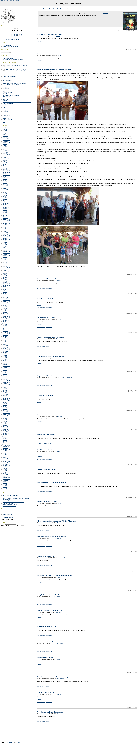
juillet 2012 (5, 355)
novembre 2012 (6, 349)
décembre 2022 (6, 187)
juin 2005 (5, 469)
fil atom (4, 515)
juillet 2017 (5, 274)
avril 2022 (5, 197)
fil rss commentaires (7, 513)
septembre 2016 (6, 288)
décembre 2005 (6, 461)
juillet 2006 (5, 452)
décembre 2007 (6, 429)
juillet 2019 (5, 242)
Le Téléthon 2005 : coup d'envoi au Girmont (13, 59)
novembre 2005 (6, 462)
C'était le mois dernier (7, 80)
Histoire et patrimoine (7, 92)
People (4, 107)
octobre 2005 (5, 464)
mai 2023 (5, 180)
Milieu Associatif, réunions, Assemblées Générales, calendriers (17, 102)
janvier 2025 (5, 153)
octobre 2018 (5, 254)
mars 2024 (5, 167)
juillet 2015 (5, 306)
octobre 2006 (5, 448)
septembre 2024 (6, 158)
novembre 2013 (6, 333)
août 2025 (5, 144)
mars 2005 (5, 473)
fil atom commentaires (8, 517)
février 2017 (5, 281)
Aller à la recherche (16, 0)
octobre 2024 (5, 157)
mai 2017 (5, 277)
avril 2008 (5, 423)
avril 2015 (5, 310)
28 (19, 35)
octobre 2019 (5, 238)
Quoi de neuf (5, 111)
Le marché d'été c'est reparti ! (47, 279)
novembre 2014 (6, 317)
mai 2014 (5, 325)
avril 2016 (5, 294)
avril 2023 (5, 181)
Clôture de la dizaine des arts (46, 626)
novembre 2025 (6, 140)
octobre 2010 (5, 383)
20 (17, 34)
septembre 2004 (6, 481)
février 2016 (5, 297)
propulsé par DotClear (132, 738)
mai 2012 (5, 357)
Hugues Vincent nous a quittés (47, 501)
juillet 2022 (5, 193)
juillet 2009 (5, 403)
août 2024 (5, 160)
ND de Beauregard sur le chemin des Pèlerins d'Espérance (56, 521)
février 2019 (5, 249)
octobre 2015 (5, 302)
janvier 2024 (5, 169)
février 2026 (5, 136)
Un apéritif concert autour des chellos (49, 595)
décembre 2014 (6, 316)
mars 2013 (5, 344)
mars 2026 (5, 134)
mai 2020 (5, 228)
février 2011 (5, 378)
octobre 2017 (5, 270)
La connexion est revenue (45, 657)
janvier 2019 (5, 250)
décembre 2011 (6, 364)
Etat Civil (59, 55)
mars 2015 (5, 312)
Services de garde (7, 115)
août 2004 (5, 483)
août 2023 (5, 176)
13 (17, 33)
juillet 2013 (5, 339)
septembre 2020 (6, 223)
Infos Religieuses (59, 470)
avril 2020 (5, 230)
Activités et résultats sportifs (9, 76)
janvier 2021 (5, 218)
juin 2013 (5, 340)
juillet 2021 (5, 210)
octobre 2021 (5, 206)
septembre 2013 (6, 336)
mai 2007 (5, 438)
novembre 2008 (6, 414)
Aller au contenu (3, 0)
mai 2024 (5, 164)
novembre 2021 (6, 204)
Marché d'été (5, 100)
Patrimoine (5, 106)
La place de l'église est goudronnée (48, 376)
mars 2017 (5, 280)
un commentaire (40, 404)
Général (59, 319)
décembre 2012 (6, 348)
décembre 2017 (6, 267)
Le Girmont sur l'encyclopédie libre (10, 495)
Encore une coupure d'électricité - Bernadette (16, 70)
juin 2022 (5, 195)
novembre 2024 (6, 156)
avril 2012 (5, 359)
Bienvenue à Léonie (43, 54)
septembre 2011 (6, 368)
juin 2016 (5, 292)
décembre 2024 (6, 154)
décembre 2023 (6, 171)
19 (16, 34)
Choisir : (3, 525)
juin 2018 (5, 259)
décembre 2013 (6, 332)
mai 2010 (5, 390)
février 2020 (5, 232)
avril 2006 (5, 456)
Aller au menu (9, 0)
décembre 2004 (6, 477)
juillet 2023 (5, 177)
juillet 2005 (5, 468)
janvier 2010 (5, 395)
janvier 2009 (5, 411)
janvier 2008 (5, 427)
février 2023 (5, 184)
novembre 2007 (6, 430)
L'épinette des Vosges (8, 503)
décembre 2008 (6, 413)
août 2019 (5, 240)
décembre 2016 (6, 284)
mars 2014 (5, 328)
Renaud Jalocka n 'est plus (46, 434)
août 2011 (5, 370)
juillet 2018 (5, 258)
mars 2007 (5, 441)
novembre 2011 (6, 366)
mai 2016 (5, 293)
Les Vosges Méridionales (8, 500)
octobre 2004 (5, 480)
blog (19, 742)
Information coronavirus (8, 94)
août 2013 (5, 337)
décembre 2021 (6, 203)
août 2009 (5, 402)
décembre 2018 (6, 251)
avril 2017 (5, 278)
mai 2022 (5, 196)
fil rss (4, 511)
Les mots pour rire (7, 98)
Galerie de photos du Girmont (10, 39)
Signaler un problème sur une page (10, 46)
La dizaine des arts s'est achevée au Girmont (51, 482)
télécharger (105, 13)
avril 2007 (5, 440)
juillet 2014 (5, 323)
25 (14, 35)
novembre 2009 (6, 398)
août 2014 (5, 321)
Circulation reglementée (45, 395)
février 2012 (5, 362)
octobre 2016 (5, 286)
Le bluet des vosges (7, 496)
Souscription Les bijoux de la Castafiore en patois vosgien (56, 9)
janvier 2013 (5, 347)
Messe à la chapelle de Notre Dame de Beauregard (53, 677)
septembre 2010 (6, 384)
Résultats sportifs (7, 114)
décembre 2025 (6, 138)
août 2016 (5, 289)
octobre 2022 (5, 189)
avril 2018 (5, 262)
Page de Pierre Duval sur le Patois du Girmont (13, 502)
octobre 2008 (5, 415)
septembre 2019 (6, 239)
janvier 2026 (5, 137)
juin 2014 (5, 324)
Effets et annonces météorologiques (11, 84)
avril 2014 (5, 327)
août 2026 (5, 127)
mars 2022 (5, 199)
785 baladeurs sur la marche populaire (50, 712)
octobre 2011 (5, 367)
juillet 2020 (5, 226)
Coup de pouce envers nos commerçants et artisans (15, 83)
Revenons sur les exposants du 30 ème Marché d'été (54, 69)
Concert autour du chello (45, 692)
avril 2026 (5, 133)
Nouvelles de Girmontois (8, 104)
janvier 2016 (5, 298)
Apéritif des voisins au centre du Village (50, 610)
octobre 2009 (5, 399)
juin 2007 (5, 437)
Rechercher (4, 49)
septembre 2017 (6, 271)
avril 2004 (5, 488)
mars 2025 (5, 150)
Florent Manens (9, 742)
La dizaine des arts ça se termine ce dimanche (52, 537)
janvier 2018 (5, 266)
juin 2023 (5, 179)
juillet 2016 (5, 290)
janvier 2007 (5, 444)
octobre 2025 (5, 141)
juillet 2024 (5, 161)
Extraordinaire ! (6, 88)
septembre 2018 (6, 255)
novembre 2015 (6, 301)
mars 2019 (5, 247)
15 (21, 33)
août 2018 (5, 257)
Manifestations (6, 99)
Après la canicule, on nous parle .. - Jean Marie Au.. (17, 69)
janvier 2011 (5, 379)
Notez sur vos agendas (8, 103)
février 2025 (5, 152)
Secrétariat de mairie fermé (46, 556)
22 (21, 34)
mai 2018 (5, 261)
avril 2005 (5, 472)
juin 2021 (5, 211)
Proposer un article (7, 45)
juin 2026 (5, 130)
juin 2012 (5, 356)
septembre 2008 (6, 417)
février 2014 (5, 329)
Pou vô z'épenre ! (7, 108)
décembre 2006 (6, 445)
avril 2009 (5, 407)
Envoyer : (19, 525)
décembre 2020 (6, 219)
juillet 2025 (5, 145)
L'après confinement (7, 119)
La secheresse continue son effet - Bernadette (16, 68)
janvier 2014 (5, 331)
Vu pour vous (6, 118)
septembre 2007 (6, 433)
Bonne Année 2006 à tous (8, 58)
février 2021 (5, 216)
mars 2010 (5, 392)
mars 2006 (5, 457)
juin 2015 (5, 308)
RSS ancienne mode (7, 514)
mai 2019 (5, 245)
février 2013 (5, 345)
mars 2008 (5, 425)
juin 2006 (5, 453)
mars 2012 (5, 360)
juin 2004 (5, 485)
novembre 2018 (6, 253)
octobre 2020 (5, 222)
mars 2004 (5, 489)
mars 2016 (5, 296)
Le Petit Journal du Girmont (68, 3)
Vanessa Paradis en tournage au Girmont (50, 337)
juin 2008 (5, 421)
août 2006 (5, 450)
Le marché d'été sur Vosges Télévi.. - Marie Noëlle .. (18, 65)
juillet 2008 (5, 419)
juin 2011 (5, 372)
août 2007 (5, 434)
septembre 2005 (6, 465)
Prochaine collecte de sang (46, 317)
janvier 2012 (5, 363)
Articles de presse (7, 79)
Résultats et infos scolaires (9, 112)
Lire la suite (39, 41)
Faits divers (5, 90)
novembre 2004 (6, 479)
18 (14, 34)
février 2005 (5, 475)
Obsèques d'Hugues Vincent (46, 469)
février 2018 (5, 265)
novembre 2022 (6, 188)
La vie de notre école (7, 120)
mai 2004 (5, 487)
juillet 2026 (5, 129)
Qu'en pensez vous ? (7, 110)
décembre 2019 (6, 235)
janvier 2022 (5, 201)
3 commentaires (40, 443)
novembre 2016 (6, 285)
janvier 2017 (5, 282)
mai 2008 (5, 422)
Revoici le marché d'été (44, 450)
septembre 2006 (6, 449)
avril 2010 (5, 391)
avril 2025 (5, 149)
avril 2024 (5, 165)
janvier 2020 (5, 234)
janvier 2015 (5, 314)
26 (16, 35)
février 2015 (5, 313)
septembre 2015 (6, 304)
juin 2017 (5, 275)
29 (21, 35)
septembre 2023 (6, 175)
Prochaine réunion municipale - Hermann (15, 66)
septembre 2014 (6, 320)
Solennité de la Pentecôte (45, 642)
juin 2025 (5, 146)
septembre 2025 (6, 142)
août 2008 (5, 418)
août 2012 (5, 354)
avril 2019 (5, 246)
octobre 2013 (5, 335)
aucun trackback (49, 43)
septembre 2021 (6, 207)
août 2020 (5, 224)
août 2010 (5, 386)
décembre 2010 (6, 380)
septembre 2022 (6, 191)
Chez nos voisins (6, 81)
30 (11, 36)
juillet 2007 (5, 436)
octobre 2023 (5, 173)
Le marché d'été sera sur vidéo (47, 298)
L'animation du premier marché (48, 415)
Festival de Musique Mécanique (10, 504)
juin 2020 (5, 227)
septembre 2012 (6, 352)
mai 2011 (5, 374)
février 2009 (5, 410)
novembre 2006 (6, 446)
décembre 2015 (6, 300)
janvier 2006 (5, 460)
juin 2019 (5, 243)
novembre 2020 (6, 220)
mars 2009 (5, 409)
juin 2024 (5, 162)
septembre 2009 (6, 401)
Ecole (4, 122)
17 (13, 34)
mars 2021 (5, 215)
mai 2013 (5, 341)
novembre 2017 (6, 269)
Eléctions (5, 85)
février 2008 (5, 426)
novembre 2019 (6, 236)
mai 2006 (5, 454)
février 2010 (5, 394)
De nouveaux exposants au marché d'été (50, 356)
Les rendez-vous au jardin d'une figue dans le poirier (54, 575)
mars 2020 (5, 231)
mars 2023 (5, 183)
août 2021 (5, 208)
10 (13, 33)
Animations (58, 36)
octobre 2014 (5, 319)
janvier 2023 (5, 185)
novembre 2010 (6, 382)
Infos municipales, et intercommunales (64, 377)
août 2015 (5, 305)
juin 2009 (5, 405)
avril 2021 (5, 214)
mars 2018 (5, 263)
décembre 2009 (6, 397)
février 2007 (5, 442)
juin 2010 (5, 388)
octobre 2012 (5, 351)
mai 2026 (5, 132)
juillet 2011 (5, 371)
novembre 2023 (6, 172)
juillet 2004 (5, 484)
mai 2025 (5, 148)
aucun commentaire (41, 43)
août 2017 (5, 273)
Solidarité (5, 116)
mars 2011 (5, 376)
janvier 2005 (5, 476)
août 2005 (5, 466)
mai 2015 (5, 309)
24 (13, 35)
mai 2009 (5, 406)
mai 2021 (5, 212)
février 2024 (5, 168)
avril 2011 (5, 375)
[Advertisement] (66, 733)
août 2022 (5, 192)
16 (11, 34)
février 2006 (5, 458)
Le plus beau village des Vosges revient (49, 34)
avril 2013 (5, 343)
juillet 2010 (5, 387)
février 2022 (5, 200)
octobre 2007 (5, 431)
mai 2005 (5, 470)
